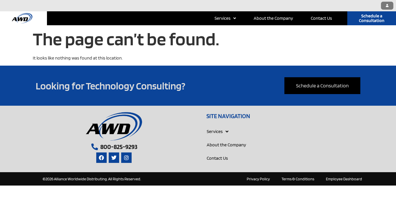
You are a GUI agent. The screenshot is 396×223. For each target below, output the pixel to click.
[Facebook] (101, 157)
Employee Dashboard (344, 179)
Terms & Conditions (297, 179)
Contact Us (321, 18)
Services (222, 18)
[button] (225, 18)
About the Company (273, 18)
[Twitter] (114, 157)
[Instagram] (126, 157)
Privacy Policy (258, 179)
